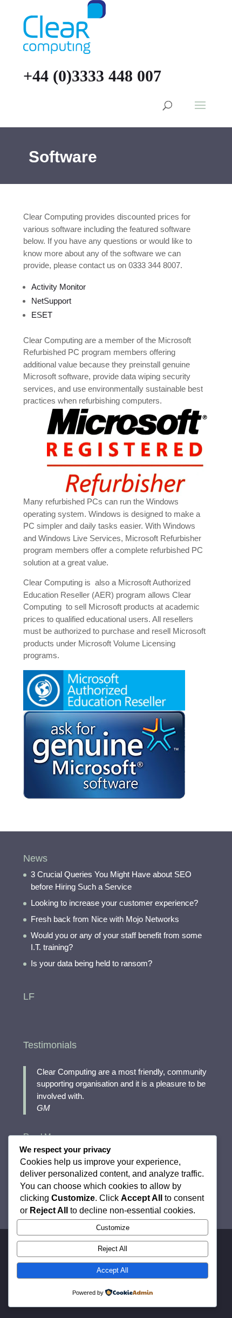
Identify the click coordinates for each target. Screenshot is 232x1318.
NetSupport (51, 300)
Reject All (112, 1249)
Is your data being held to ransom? (91, 963)
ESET (41, 314)
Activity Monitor (58, 286)
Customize (112, 1228)
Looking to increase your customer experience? (114, 902)
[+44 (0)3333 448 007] (64, 26)
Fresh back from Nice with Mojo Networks (105, 919)
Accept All (112, 1270)
